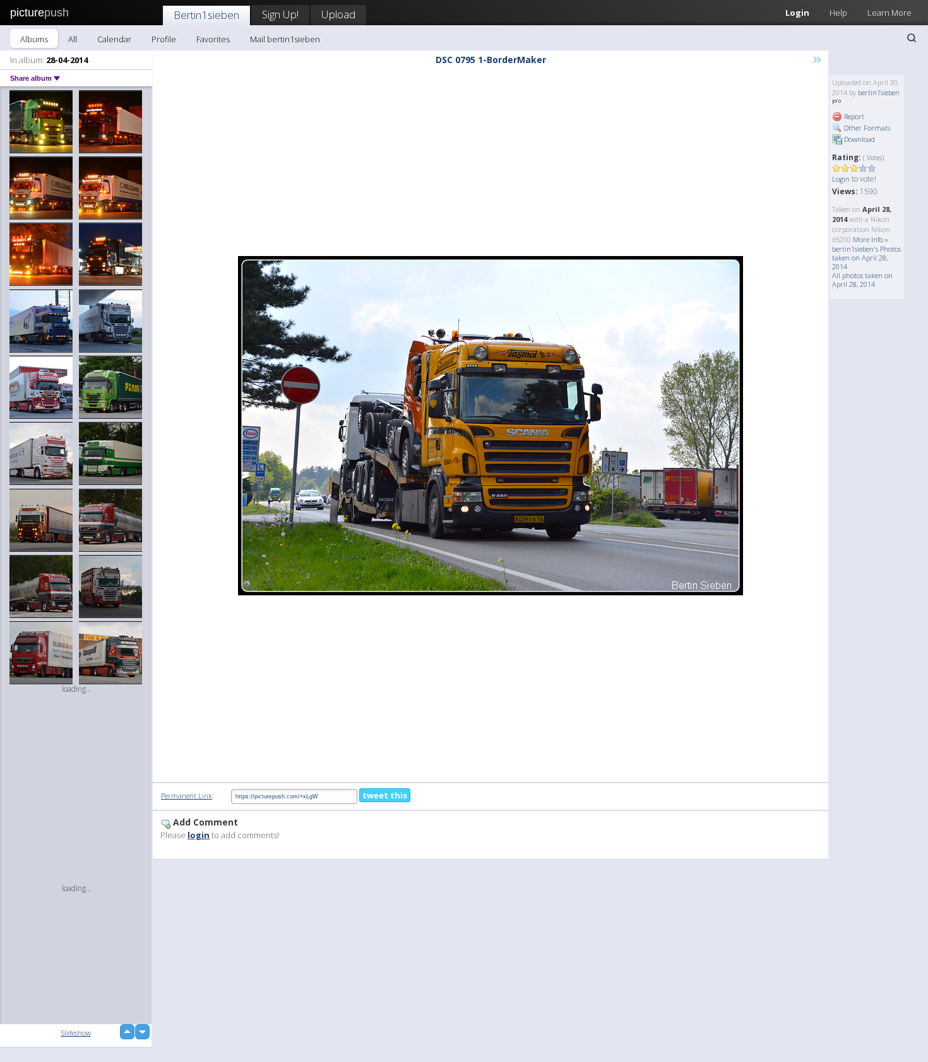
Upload (338, 14)
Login (797, 12)
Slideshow (76, 1032)
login (198, 835)
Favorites (213, 39)
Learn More (889, 12)
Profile (164, 39)
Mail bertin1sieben (285, 39)
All (72, 39)
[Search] (911, 38)
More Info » (870, 239)
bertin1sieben (879, 92)
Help (838, 12)
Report (853, 116)
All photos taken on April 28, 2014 (862, 280)
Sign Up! (280, 14)
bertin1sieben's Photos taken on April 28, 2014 (866, 257)
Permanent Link (186, 795)
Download (858, 139)
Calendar (114, 39)
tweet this (384, 795)
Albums (34, 39)
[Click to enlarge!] (490, 425)
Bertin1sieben (206, 15)
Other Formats (866, 127)
